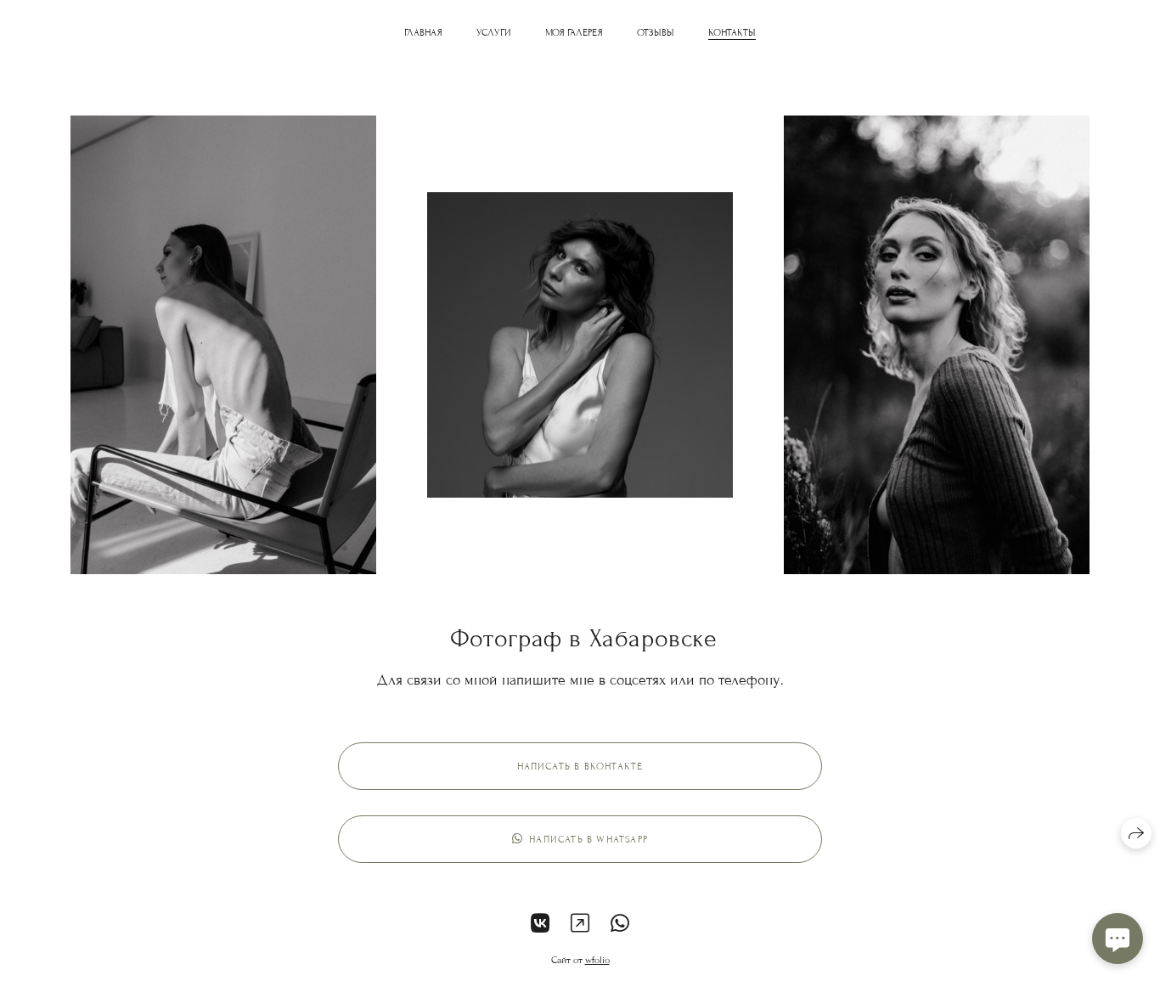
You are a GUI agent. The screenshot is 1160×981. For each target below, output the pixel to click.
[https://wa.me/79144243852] (620, 924)
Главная (423, 32)
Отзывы (655, 32)
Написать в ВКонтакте (580, 766)
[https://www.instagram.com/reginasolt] (580, 924)
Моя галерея (574, 32)
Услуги (493, 32)
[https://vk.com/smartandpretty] (540, 924)
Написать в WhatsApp (588, 839)
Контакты (732, 32)
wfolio (597, 960)
